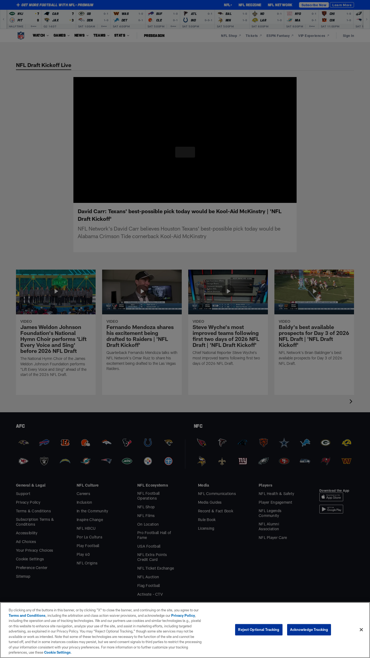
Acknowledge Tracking (309, 632)
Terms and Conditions (27, 620)
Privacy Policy (180, 620)
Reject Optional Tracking (258, 632)
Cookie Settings (185, 652)
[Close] (361, 632)
